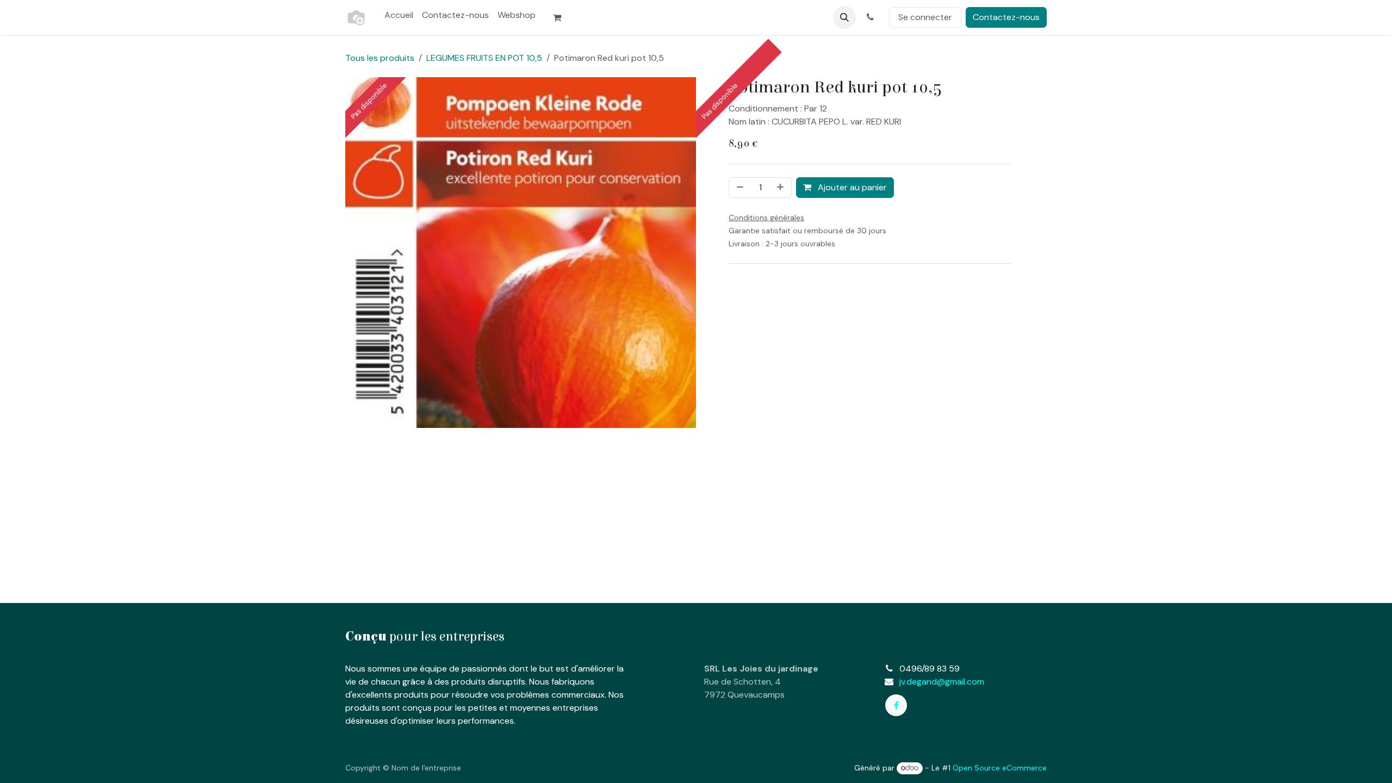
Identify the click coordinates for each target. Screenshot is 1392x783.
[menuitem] (399, 15)
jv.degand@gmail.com (941, 681)
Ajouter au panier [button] (851, 187)
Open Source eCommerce (1000, 768)
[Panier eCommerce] (562, 17)
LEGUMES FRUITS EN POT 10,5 (484, 58)
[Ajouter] (781, 187)
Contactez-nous (1006, 17)
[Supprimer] (739, 187)
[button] (844, 17)
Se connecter (925, 17)
